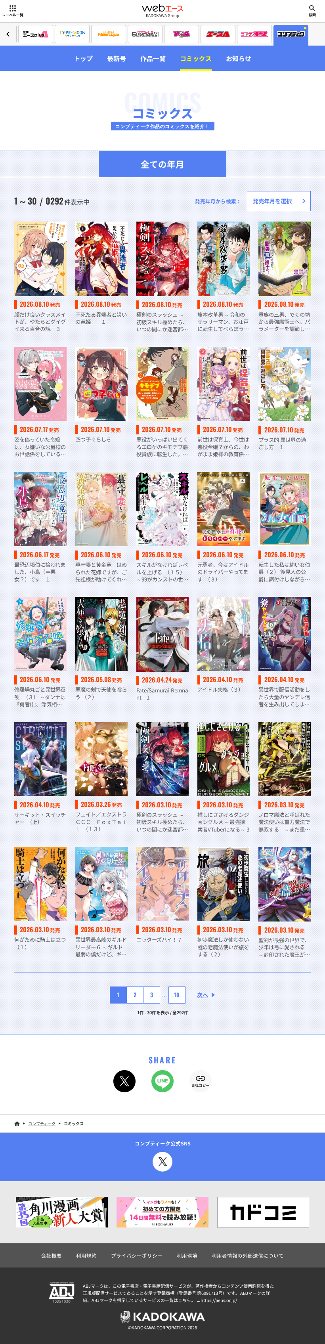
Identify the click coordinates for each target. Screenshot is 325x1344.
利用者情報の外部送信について (248, 1255)
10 (177, 994)
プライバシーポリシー (136, 1255)
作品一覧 (153, 58)
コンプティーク (41, 1123)
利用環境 (187, 1255)
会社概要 (51, 1255)
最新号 (116, 58)
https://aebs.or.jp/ (219, 1300)
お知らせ (238, 58)
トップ (83, 58)
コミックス (196, 58)
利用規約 (86, 1255)
